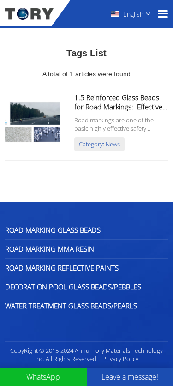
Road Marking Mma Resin (49, 248)
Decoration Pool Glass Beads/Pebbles (73, 286)
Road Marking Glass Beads (53, 230)
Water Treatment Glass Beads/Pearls (71, 305)
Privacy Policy (120, 359)
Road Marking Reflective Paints (62, 267)
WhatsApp (43, 377)
